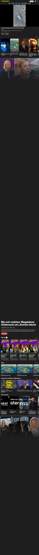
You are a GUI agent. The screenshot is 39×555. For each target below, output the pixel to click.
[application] (19, 16)
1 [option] (6, 337)
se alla (36, 337)
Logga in (31, 1)
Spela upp (5, 333)
